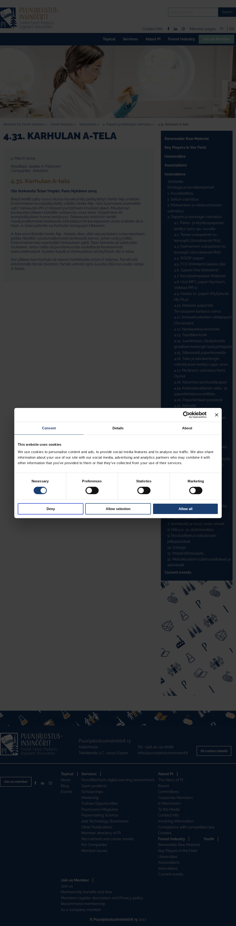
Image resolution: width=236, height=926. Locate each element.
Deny (51, 509)
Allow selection (118, 509)
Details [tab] (118, 428)
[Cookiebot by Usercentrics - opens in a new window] (186, 414)
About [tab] (187, 428)
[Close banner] (216, 414)
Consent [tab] (49, 428)
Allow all (185, 509)
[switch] (92, 490)
